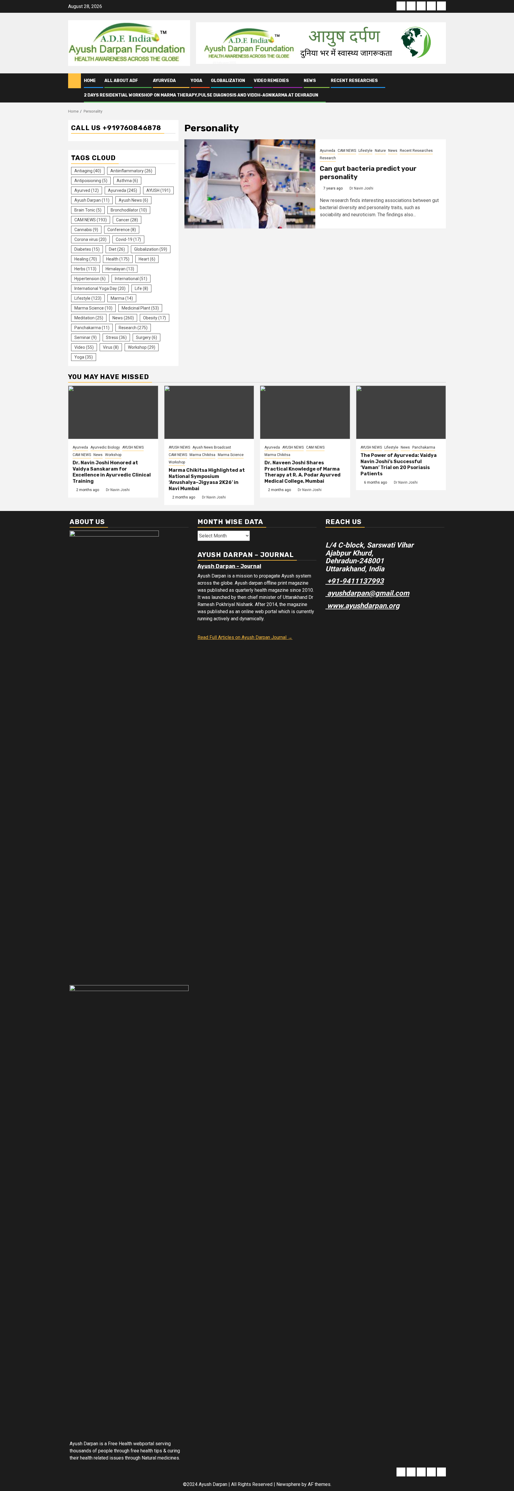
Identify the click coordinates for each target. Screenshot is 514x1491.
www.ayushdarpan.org (362, 606)
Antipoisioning (90, 180)
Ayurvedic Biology (105, 447)
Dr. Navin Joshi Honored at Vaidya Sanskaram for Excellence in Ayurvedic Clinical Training (112, 472)
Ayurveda (164, 80)
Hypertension (90, 278)
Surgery (146, 337)
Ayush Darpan (91, 200)
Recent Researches (354, 80)
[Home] (74, 80)
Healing (85, 259)
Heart (147, 259)
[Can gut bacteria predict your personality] (249, 183)
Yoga (196, 80)
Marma (122, 298)
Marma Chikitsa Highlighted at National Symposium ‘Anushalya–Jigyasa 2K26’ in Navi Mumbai (207, 479)
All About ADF (121, 80)
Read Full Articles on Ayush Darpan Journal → (245, 637)
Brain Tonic (87, 210)
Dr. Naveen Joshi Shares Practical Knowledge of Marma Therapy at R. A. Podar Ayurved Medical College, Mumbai (302, 472)
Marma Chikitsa (202, 455)
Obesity (154, 317)
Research (328, 158)
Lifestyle (365, 151)
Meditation (88, 317)
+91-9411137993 (354, 581)
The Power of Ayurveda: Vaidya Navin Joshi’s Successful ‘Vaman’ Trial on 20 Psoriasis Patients (399, 464)
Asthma (127, 180)
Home (90, 80)
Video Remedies (271, 80)
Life (141, 288)
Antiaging (87, 170)
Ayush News (133, 200)
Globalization (228, 80)
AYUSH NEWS (133, 447)
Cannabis (86, 229)
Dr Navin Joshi (361, 188)
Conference (121, 229)
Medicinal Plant (140, 308)
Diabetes (87, 249)
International (131, 278)
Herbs (85, 268)
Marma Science (93, 308)
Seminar (85, 337)
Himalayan (120, 268)
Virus (111, 347)
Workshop (141, 347)
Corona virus (90, 239)
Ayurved (86, 190)
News (310, 80)
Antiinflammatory (131, 170)
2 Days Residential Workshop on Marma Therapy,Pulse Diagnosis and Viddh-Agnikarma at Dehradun (201, 95)
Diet (117, 249)
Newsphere (288, 1484)
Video (84, 347)
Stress (116, 337)
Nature (380, 151)
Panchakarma (91, 327)
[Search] (441, 88)
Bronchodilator (129, 210)
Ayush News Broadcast (211, 447)
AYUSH (158, 190)
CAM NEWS (347, 151)
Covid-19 (128, 239)
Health (117, 259)
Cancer (127, 219)
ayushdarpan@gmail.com (367, 593)
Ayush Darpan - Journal (229, 566)
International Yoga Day (100, 288)
